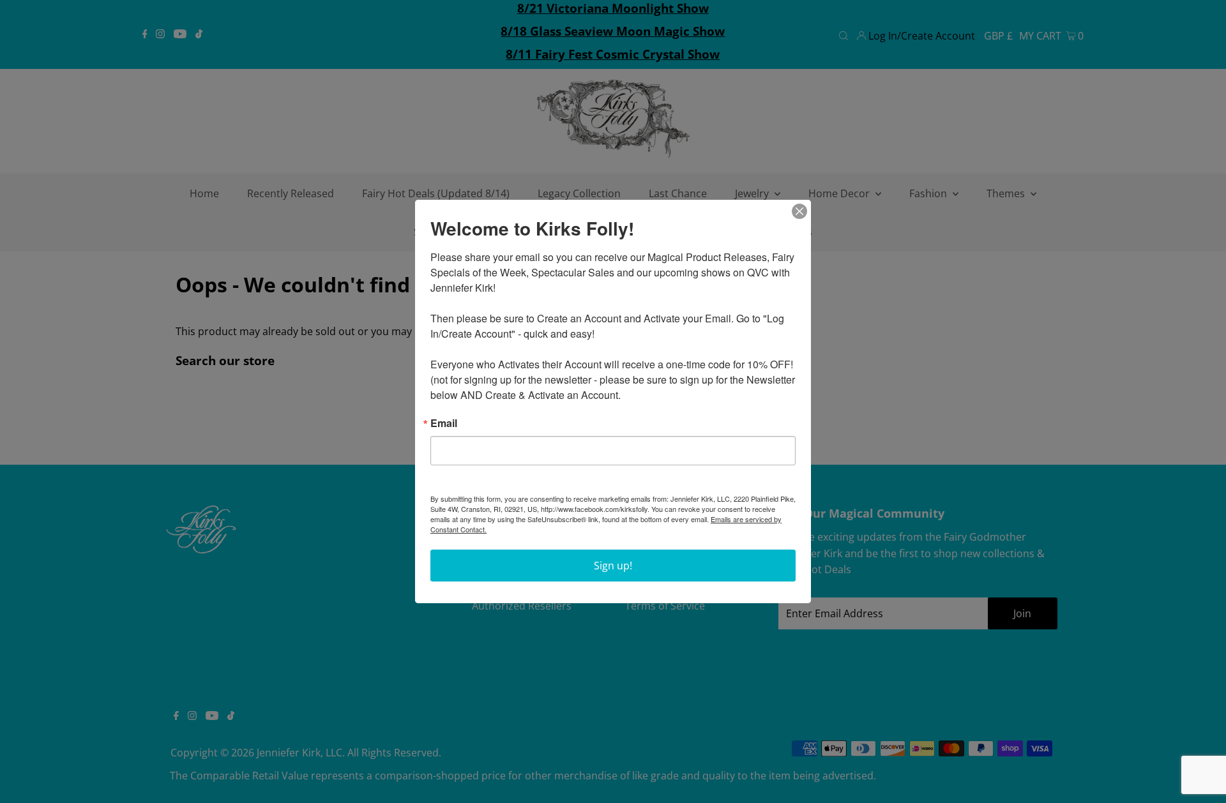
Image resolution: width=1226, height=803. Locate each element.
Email (443, 423)
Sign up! (613, 566)
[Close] (799, 211)
